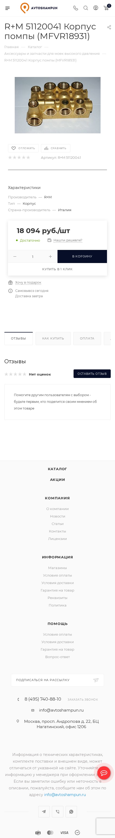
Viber (57, 811)
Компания (57, 498)
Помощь (58, 623)
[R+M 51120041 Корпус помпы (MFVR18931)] (58, 104)
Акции (57, 479)
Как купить (53, 338)
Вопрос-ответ (57, 657)
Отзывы (18, 338)
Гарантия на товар (57, 590)
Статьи (58, 524)
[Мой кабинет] (95, 8)
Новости (57, 516)
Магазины (57, 568)
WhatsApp (71, 811)
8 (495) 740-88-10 (43, 699)
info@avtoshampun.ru (61, 710)
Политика (58, 605)
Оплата (87, 338)
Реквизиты (57, 598)
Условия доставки (57, 583)
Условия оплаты (57, 575)
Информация (57, 557)
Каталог (57, 469)
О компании (57, 509)
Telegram (44, 811)
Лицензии (57, 538)
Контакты (57, 531)
